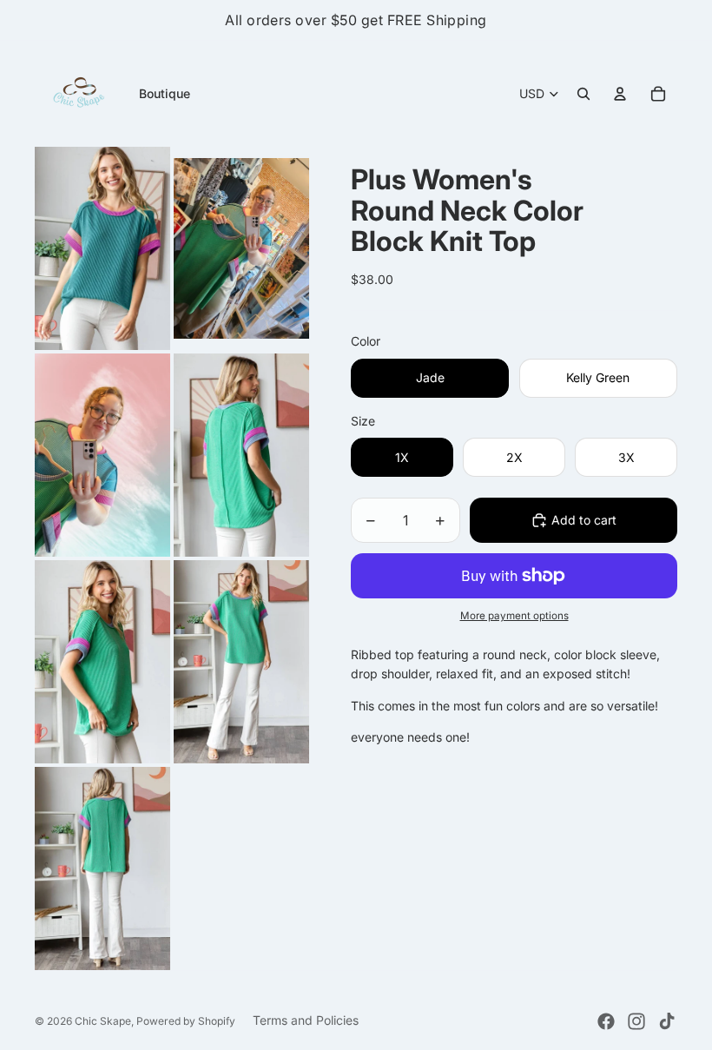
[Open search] (583, 94)
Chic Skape (103, 1020)
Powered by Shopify (185, 1020)
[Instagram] (636, 1021)
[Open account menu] (620, 94)
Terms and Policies (306, 1020)
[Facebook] (606, 1021)
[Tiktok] (666, 1021)
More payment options (514, 616)
